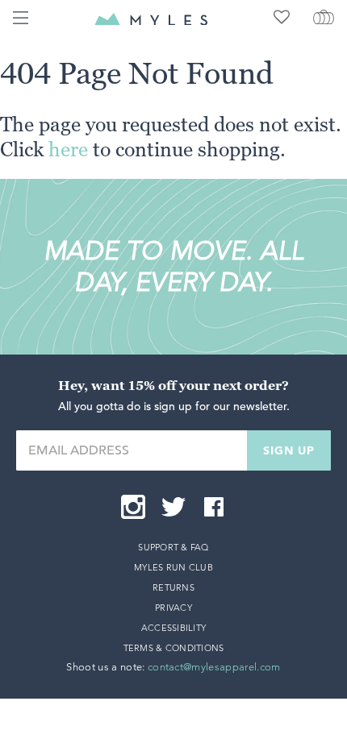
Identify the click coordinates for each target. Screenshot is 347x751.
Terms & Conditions (173, 647)
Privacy (173, 607)
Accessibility (174, 627)
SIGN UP (289, 450)
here (68, 149)
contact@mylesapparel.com (214, 667)
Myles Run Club (173, 567)
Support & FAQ (173, 547)
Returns (173, 587)
